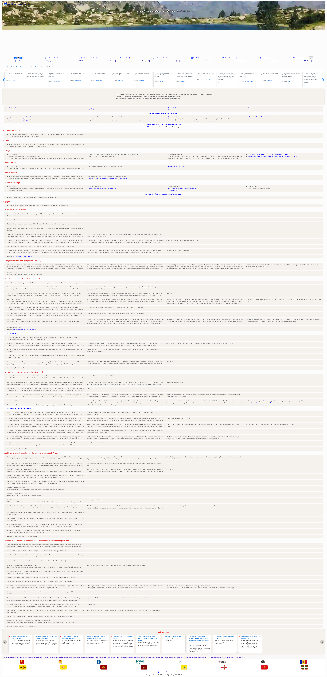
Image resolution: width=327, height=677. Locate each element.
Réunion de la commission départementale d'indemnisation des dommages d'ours (272, 156)
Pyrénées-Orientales (15, 108)
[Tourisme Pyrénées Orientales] (60, 662)
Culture (208, 61)
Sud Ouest (162, 81)
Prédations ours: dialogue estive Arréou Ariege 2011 (19, 637)
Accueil (18, 61)
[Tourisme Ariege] (139, 662)
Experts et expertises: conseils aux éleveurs (22, 117)
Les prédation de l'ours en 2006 (172, 636)
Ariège (90, 108)
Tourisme (112, 61)
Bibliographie (145, 61)
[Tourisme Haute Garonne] (181, 662)
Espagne (250, 108)
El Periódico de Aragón (249, 81)
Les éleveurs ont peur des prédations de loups (123, 637)
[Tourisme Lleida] (103, 667)
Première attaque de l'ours (176, 166)
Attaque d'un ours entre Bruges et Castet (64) (102, 189)
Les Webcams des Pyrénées (161, 58)
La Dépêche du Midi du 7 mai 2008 (23, 257)
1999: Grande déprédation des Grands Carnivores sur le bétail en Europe (147, 638)
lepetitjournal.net (78, 80)
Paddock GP (226, 82)
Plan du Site (196, 58)
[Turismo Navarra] (264, 667)
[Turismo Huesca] (224, 667)
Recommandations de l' (18, 119)
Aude (10, 110)
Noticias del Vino (57, 81)
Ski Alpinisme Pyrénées (90, 58)
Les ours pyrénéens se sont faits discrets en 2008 (163, 113)
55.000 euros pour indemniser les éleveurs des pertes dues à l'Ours (268, 154)
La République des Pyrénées (207, 79)
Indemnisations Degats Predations (32, 67)
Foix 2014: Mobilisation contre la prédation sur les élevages (96, 637)
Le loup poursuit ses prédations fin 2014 (224, 637)
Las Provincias (13, 80)
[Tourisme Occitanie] (22, 662)
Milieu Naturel (307, 61)
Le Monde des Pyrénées (18, 3)
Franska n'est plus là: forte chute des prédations (102, 178)
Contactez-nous (265, 58)
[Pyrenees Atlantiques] (263, 662)
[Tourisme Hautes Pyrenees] (98, 662)
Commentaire (123, 178)
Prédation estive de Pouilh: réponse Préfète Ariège (46, 637)
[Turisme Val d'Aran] (144, 667)
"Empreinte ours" (152, 127)
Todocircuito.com (99, 80)
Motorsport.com (120, 80)
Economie (274, 61)
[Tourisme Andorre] (303, 662)
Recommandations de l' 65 (18, 121)
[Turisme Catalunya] (22, 667)
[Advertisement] (163, 43)
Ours (21, 67)
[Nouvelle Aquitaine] (221, 662)
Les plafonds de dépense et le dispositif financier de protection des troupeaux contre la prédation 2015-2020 (199, 639)
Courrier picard (269, 80)
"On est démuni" (173, 191)
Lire (6, 86)
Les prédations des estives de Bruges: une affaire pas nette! (164, 194)
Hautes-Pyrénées (173, 108)
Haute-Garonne (93, 110)
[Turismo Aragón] (184, 667)
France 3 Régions (312, 82)
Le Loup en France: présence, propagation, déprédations (70, 637)
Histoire (81, 61)
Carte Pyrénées (125, 58)
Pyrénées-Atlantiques (174, 110)
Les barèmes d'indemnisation (177, 117)
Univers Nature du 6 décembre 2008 (261, 403)
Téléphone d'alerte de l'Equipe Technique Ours (262, 117)
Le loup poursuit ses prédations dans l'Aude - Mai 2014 (250, 637)
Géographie (49, 61)
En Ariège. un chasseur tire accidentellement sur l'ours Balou (163, 124)
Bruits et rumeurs (93, 119)
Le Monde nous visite (230, 58)
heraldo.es (34, 82)
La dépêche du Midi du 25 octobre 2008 (24, 329)
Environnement (241, 61)
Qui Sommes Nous (163, 672)
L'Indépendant (141, 80)
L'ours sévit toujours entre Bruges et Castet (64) (182, 189)
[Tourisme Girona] (63, 667)
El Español (183, 81)
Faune (17, 67)
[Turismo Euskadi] (304, 667)
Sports (177, 61)
